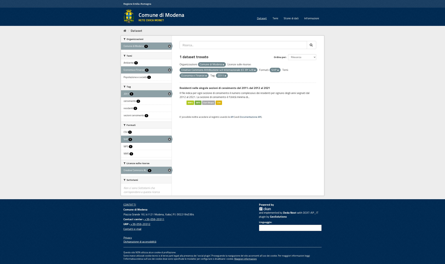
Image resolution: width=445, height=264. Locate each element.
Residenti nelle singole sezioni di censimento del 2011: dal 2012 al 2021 (225, 88)
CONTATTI (129, 205)
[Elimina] (223, 64)
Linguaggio (265, 222)
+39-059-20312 (140, 224)
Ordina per (280, 57)
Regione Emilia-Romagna (137, 4)
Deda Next (289, 213)
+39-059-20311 (154, 219)
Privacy (127, 238)
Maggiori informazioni (245, 259)
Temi (275, 18)
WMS (190, 102)
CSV (219, 102)
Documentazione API (250, 117)
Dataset (262, 18)
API (232, 117)
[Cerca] (311, 45)
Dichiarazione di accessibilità (139, 242)
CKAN (265, 209)
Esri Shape (208, 102)
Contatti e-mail (132, 229)
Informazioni (311, 18)
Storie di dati (291, 18)
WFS (198, 102)
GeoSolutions (278, 217)
